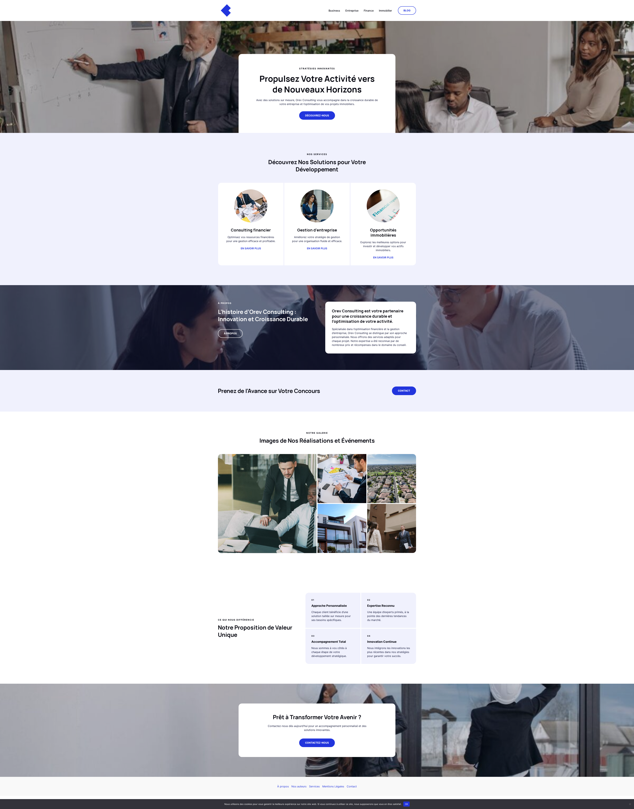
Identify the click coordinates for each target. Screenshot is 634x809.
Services (314, 786)
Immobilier (385, 10)
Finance (369, 10)
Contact (404, 390)
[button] (407, 10)
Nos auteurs (298, 786)
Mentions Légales (333, 786)
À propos (283, 786)
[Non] (630, 804)
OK (406, 804)
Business (334, 10)
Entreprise (351, 10)
